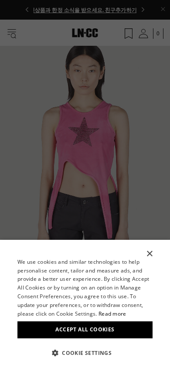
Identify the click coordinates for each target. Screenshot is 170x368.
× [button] (149, 254)
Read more (112, 313)
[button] (85, 353)
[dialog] (85, 304)
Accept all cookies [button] (84, 329)
